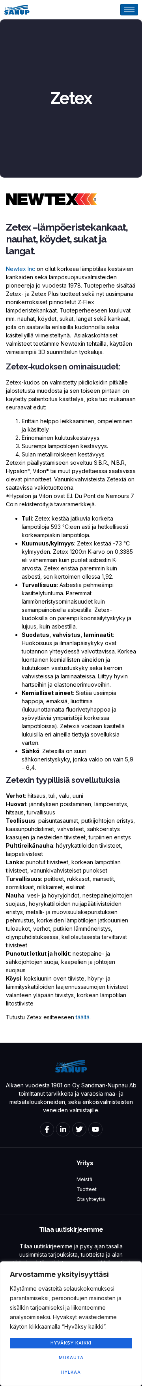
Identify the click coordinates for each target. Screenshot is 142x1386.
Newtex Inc (21, 268)
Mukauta (71, 1357)
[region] (71, 1323)
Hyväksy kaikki (71, 1343)
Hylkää (71, 1372)
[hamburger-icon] (129, 9)
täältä (83, 1017)
